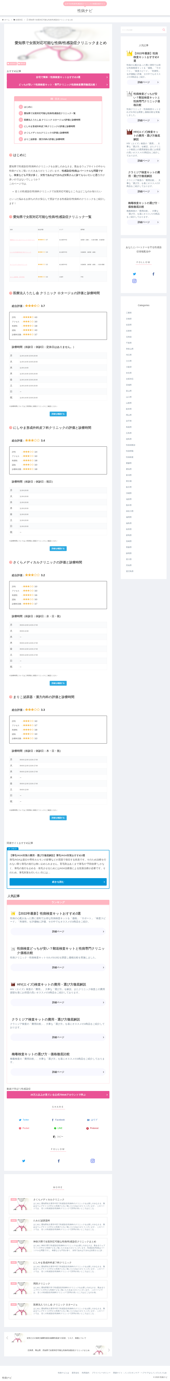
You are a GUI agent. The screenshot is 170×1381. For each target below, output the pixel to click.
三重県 (129, 313)
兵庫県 (129, 331)
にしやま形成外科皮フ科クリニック (20, 252)
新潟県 (129, 475)
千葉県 (129, 343)
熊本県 (129, 505)
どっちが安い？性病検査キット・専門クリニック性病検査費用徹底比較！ (58, 84)
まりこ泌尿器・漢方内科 (17, 277)
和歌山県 (129, 349)
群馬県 (129, 535)
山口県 (129, 397)
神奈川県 (129, 511)
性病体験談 (130, 445)
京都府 (129, 319)
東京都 (129, 481)
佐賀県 (129, 325)
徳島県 (129, 439)
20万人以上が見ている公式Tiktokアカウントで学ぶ (58, 1094)
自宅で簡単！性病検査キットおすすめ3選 (58, 77)
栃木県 (129, 487)
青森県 (129, 547)
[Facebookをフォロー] (58, 1161)
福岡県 (129, 517)
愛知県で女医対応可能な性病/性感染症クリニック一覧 (50, 113)
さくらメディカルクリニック (18, 264)
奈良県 (129, 373)
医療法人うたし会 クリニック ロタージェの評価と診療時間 (52, 120)
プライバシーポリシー (101, 1373)
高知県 (129, 565)
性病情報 (129, 451)
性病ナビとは (63, 1373)
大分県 (129, 361)
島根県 (129, 427)
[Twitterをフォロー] (23, 1161)
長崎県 (129, 541)
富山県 (129, 391)
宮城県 (129, 385)
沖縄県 (129, 493)
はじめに (28, 107)
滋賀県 (129, 499)
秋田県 (129, 529)
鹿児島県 (129, 571)
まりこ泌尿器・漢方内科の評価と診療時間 (44, 139)
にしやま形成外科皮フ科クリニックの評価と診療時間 (49, 126)
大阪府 (129, 367)
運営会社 (75, 1373)
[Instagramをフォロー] (92, 1161)
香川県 (129, 559)
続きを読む (58, 882)
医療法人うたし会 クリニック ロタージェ (22, 240)
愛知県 (22, 64)
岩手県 (129, 421)
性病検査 (129, 457)
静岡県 (129, 553)
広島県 (129, 433)
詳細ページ (58, 931)
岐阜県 (129, 409)
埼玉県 (129, 355)
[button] (164, 29)
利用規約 (85, 1373)
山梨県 (129, 403)
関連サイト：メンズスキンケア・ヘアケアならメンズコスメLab (140, 1373)
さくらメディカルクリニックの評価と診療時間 (46, 132)
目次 (57, 99)
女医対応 (13, 64)
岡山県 (129, 415)
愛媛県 (129, 463)
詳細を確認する (58, 414)
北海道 (129, 337)
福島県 (129, 523)
